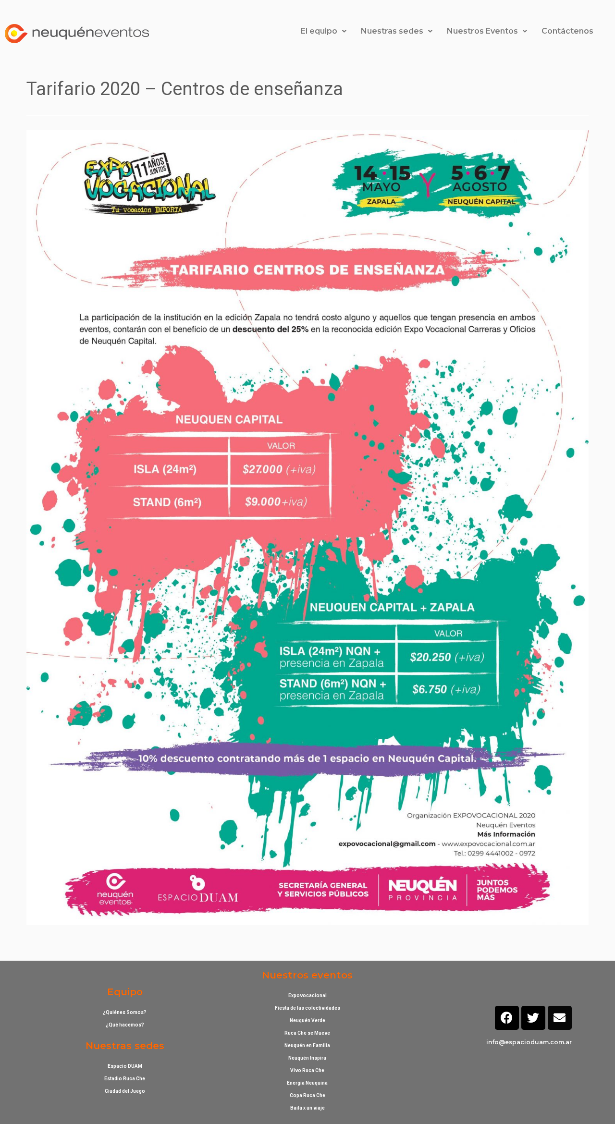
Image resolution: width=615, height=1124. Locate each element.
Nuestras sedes (392, 31)
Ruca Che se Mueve (307, 1033)
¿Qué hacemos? (125, 1024)
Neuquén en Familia (307, 1045)
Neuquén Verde (307, 1020)
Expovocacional (307, 995)
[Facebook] (507, 1018)
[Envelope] (560, 1018)
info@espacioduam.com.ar (529, 1042)
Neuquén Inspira (307, 1058)
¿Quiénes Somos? (125, 1012)
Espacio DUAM (125, 1066)
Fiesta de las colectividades (307, 1008)
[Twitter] (533, 1018)
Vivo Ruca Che (307, 1070)
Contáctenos (567, 31)
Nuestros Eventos (482, 31)
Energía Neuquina (307, 1083)
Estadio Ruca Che (124, 1078)
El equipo (319, 31)
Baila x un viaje (307, 1108)
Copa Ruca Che (307, 1095)
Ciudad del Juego (125, 1091)
